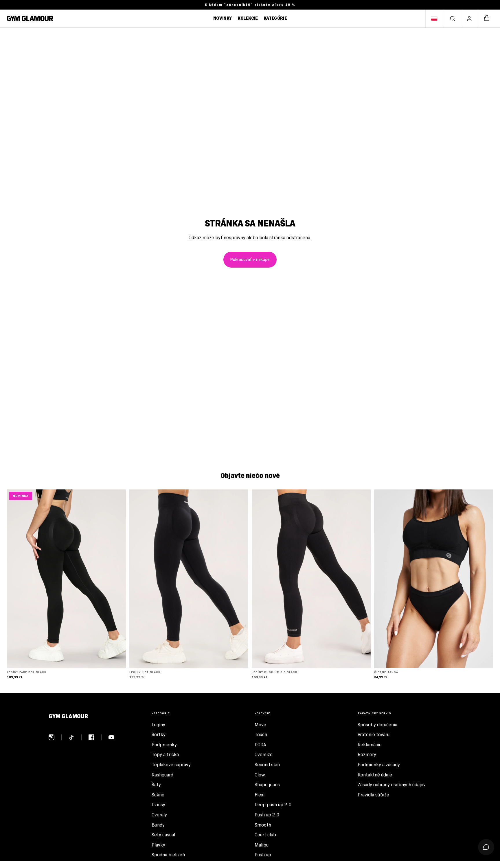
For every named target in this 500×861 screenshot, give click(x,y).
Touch (261, 734)
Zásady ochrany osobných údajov (392, 784)
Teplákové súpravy (171, 764)
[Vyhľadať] (452, 18)
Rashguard (162, 775)
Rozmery (367, 754)
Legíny (158, 724)
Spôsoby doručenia (377, 724)
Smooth (263, 825)
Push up (263, 855)
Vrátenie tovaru (373, 734)
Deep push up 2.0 (273, 804)
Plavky (158, 845)
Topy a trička (165, 754)
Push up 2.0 (267, 815)
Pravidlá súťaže (373, 795)
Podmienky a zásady (379, 764)
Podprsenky (164, 744)
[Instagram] (55, 737)
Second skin (267, 764)
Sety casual (163, 835)
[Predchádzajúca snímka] (15, 578)
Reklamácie (370, 744)
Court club (265, 835)
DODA (260, 744)
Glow (260, 775)
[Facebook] (95, 737)
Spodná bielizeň (168, 855)
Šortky (159, 734)
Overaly (159, 815)
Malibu (262, 845)
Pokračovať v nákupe (250, 259)
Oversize (264, 754)
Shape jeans (267, 784)
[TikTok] (75, 737)
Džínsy (158, 804)
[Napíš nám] (486, 847)
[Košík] (487, 18)
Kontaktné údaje (375, 775)
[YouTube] (111, 737)
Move (260, 724)
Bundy (158, 825)
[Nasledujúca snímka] (117, 578)
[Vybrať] (117, 659)
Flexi (259, 795)
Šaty (156, 784)
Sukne (158, 795)
